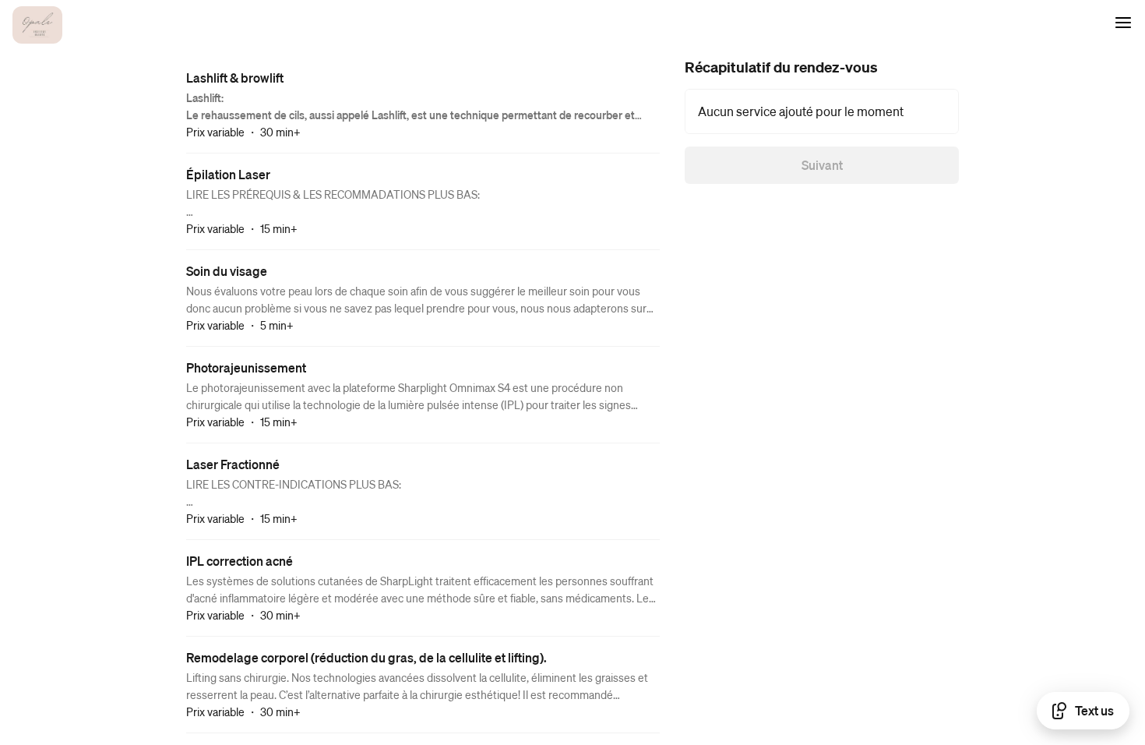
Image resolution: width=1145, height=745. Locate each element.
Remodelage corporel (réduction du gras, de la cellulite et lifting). (366, 657)
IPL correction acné (239, 561)
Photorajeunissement (246, 367)
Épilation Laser (228, 174)
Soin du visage (226, 271)
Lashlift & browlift (235, 77)
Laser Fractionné (233, 464)
